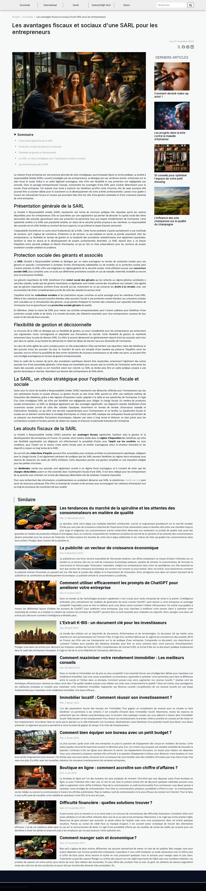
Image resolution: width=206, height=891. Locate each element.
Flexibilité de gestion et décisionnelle (37, 152)
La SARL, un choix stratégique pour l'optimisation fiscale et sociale (52, 158)
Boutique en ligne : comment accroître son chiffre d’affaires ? (119, 767)
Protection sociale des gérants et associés (40, 146)
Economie (25, 5)
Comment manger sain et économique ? (98, 837)
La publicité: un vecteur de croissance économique (109, 547)
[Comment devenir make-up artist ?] (172, 76)
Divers (126, 5)
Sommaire (25, 134)
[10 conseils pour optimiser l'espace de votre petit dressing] (172, 158)
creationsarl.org (132, 480)
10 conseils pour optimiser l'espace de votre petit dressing (170, 178)
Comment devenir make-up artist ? (171, 95)
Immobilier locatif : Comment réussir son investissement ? (116, 697)
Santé (76, 5)
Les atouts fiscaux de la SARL (33, 164)
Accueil (15, 16)
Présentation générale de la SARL (36, 140)
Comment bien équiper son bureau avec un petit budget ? (116, 732)
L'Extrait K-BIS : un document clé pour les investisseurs (113, 622)
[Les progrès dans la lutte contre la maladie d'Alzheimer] (172, 115)
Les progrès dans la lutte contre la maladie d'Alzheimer (169, 136)
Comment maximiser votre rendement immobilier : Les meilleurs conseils (122, 660)
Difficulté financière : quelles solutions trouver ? (106, 802)
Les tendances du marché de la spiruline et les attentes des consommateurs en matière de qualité (117, 510)
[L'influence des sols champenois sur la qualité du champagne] (172, 200)
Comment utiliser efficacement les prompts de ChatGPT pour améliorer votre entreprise (119, 585)
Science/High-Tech (101, 5)
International (50, 5)
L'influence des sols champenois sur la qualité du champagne (170, 221)
